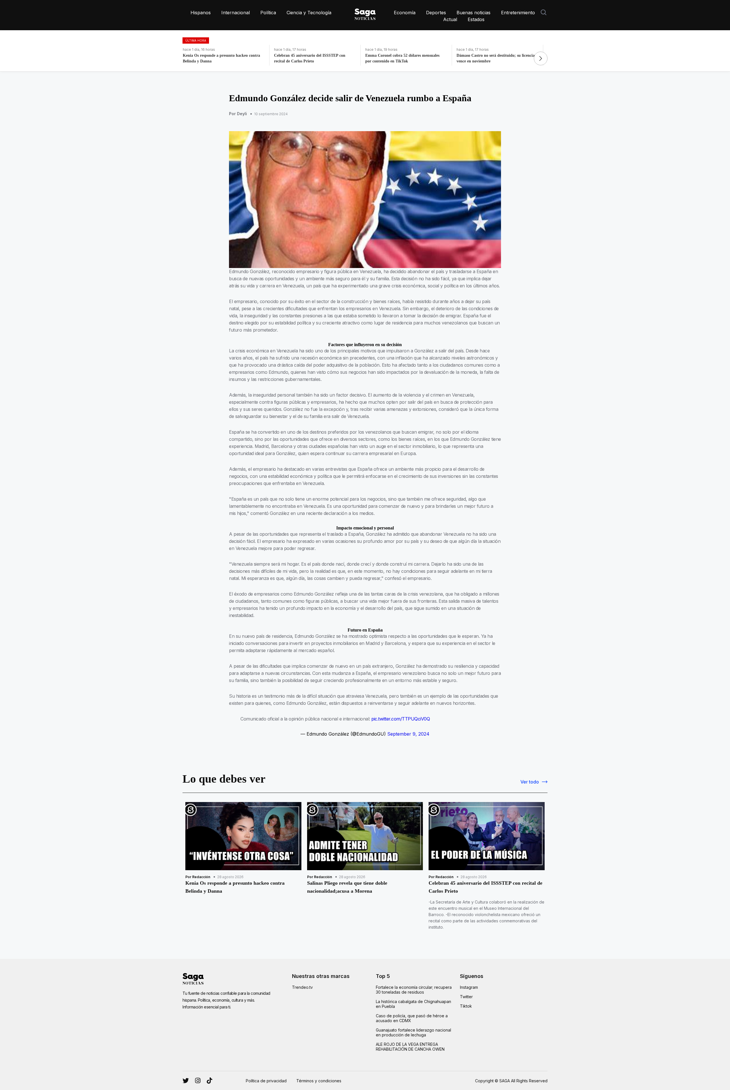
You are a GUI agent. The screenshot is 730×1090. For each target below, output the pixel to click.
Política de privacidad (266, 1080)
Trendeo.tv (302, 987)
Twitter (466, 996)
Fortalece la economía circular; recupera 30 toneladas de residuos (414, 989)
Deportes (436, 12)
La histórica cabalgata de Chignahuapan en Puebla (413, 1004)
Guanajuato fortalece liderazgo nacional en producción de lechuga (413, 1032)
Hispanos (200, 12)
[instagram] (185, 1080)
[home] (365, 13)
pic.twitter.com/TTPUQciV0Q (400, 719)
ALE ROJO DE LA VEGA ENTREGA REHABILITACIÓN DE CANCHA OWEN (410, 1047)
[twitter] (197, 1080)
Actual (450, 19)
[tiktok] (209, 1080)
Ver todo (529, 782)
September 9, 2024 (408, 734)
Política (268, 12)
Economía (404, 12)
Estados (476, 19)
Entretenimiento (518, 12)
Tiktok (466, 1006)
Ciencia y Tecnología (309, 12)
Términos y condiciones (318, 1080)
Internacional (235, 12)
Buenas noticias (473, 12)
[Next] (541, 58)
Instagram (469, 987)
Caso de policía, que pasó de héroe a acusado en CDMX (412, 1018)
